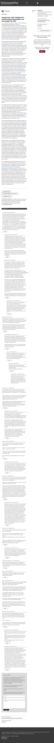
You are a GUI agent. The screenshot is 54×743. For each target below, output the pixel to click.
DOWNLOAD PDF (6, 191)
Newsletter (4, 736)
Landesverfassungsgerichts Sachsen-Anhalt (17, 127)
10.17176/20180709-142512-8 (7, 204)
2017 (25, 63)
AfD (2, 718)
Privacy (12, 736)
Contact (8, 736)
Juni (15, 65)
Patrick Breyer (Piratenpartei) (6, 560)
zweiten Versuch (7, 32)
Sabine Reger (12, 24)
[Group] (9, 2)
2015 (15, 63)
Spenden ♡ (42, 51)
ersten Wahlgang (20, 29)
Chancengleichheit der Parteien (9, 718)
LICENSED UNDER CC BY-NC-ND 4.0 (10, 193)
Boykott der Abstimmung (17, 71)
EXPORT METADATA (7, 196)
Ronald (3, 571)
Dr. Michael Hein (7, 234)
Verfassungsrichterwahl (18, 718)
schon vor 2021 (17, 176)
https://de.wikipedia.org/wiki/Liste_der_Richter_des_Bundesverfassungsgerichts (16, 272)
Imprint (16, 736)
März (12, 65)
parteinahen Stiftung (23, 45)
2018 (17, 63)
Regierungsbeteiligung (5, 44)
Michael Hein (7, 11)
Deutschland (4, 721)
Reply (5, 231)
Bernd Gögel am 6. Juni (20, 108)
